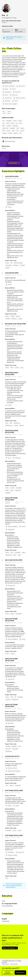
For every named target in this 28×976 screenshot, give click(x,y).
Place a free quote (9, 948)
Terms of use (5, 964)
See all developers (7, 972)
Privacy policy (14, 964)
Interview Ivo (20, 972)
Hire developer (13, 163)
